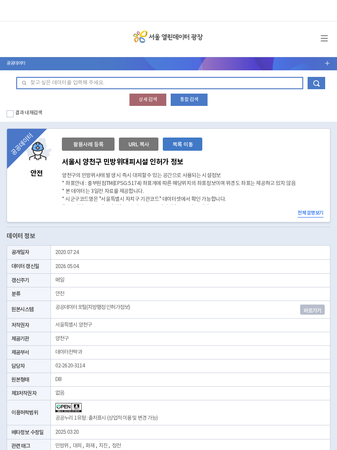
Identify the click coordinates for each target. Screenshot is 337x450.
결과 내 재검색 (28, 112)
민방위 (61, 446)
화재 (90, 446)
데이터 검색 (316, 83)
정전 (116, 446)
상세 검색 (148, 99)
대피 (77, 446)
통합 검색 (189, 99)
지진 (103, 446)
